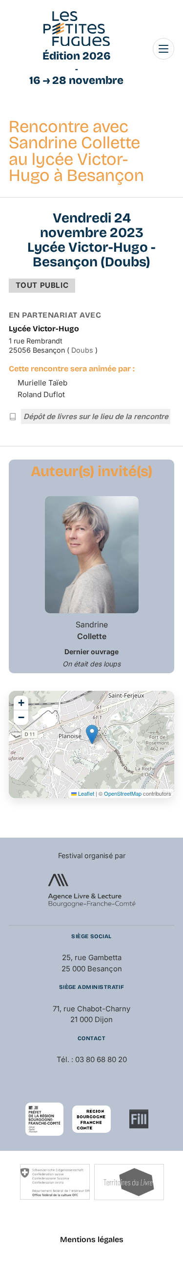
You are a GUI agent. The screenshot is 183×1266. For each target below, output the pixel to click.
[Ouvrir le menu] (163, 49)
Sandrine (92, 630)
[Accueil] (76, 28)
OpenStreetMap (123, 793)
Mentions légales (91, 1239)
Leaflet (85, 793)
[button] (92, 734)
